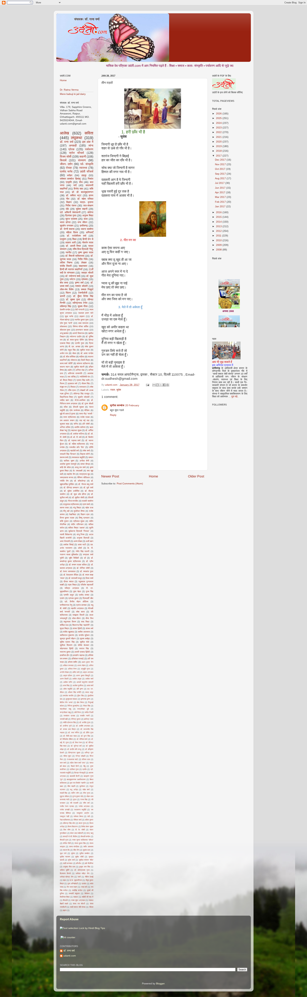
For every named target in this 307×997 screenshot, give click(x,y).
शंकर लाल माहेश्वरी (76, 833)
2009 (219, 245)
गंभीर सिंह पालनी (83, 551)
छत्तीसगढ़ (84, 225)
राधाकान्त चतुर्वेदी (80, 810)
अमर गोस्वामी (65, 541)
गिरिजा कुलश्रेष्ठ (73, 706)
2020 (219, 141)
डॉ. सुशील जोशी (78, 497)
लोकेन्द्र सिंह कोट (69, 823)
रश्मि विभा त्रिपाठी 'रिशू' (83, 249)
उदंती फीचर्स (86, 171)
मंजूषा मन (63, 387)
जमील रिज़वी (89, 712)
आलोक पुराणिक (78, 685)
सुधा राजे (63, 853)
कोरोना (90, 212)
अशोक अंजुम (76, 679)
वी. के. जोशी (80, 830)
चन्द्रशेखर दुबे (83, 709)
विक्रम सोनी (85, 454)
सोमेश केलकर (83, 645)
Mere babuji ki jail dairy (73, 94)
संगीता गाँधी (67, 843)
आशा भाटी (82, 544)
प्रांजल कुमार (73, 598)
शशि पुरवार (64, 521)
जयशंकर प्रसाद (69, 716)
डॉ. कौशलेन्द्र (79, 481)
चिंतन (68, 292)
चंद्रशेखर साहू (65, 709)
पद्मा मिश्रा (72, 584)
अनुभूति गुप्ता (85, 669)
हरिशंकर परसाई (78, 658)
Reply (113, 415)
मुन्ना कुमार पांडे (77, 796)
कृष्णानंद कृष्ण (85, 699)
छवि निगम (77, 712)
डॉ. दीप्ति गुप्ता (88, 732)
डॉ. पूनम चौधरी (87, 403)
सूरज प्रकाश (71, 219)
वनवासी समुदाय (74, 893)
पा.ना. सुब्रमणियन (76, 880)
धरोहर (69, 175)
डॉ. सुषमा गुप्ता (73, 299)
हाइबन (82, 316)
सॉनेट (76, 424)
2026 (219, 113)
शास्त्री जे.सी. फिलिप (70, 836)
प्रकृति (69, 182)
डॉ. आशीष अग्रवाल (83, 726)
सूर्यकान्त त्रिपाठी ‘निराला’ (78, 531)
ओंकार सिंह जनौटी (74, 692)
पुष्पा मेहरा (77, 591)
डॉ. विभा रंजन (77, 742)
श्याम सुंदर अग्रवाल (78, 900)
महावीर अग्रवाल (77, 608)
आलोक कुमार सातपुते (68, 464)
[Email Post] (147, 384)
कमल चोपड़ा (85, 464)
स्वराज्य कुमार (65, 652)
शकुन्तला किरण (70, 621)
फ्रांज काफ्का (81, 605)
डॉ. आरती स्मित (73, 246)
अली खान (89, 541)
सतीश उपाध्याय (84, 632)
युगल (74, 799)
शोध (81, 182)
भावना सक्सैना (87, 229)
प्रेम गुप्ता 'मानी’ (66, 323)
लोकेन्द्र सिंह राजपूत (81, 393)
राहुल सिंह (72, 350)
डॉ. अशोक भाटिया (77, 434)
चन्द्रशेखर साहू (65, 712)
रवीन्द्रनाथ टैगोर (79, 303)
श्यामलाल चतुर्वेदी (78, 457)
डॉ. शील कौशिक (69, 356)
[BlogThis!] (157, 385)
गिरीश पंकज (71, 205)
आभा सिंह (66, 685)
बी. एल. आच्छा (74, 346)
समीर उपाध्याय (88, 846)
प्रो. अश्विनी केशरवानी (70, 212)
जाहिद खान (64, 400)
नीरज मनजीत (73, 501)
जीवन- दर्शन (66, 164)
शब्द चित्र (85, 621)
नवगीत (68, 252)
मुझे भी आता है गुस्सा (67, 413)
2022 (219, 132)
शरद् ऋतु (90, 833)
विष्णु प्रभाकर (84, 518)
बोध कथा (64, 282)
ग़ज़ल (112, 389)
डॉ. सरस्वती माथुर (75, 578)
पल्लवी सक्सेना (87, 501)
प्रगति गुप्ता (79, 343)
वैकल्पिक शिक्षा (65, 897)
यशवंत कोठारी (81, 286)
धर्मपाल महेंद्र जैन (82, 873)
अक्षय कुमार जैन (87, 662)
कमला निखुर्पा (87, 289)
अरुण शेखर (78, 541)
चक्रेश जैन (71, 474)
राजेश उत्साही (64, 810)
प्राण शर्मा (86, 504)
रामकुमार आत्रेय (83, 813)
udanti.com (69, 955)
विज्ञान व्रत (85, 514)
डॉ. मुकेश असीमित (71, 491)
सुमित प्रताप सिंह (67, 642)
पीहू (84, 766)
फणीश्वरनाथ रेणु (66, 605)
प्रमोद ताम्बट (84, 595)
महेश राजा (89, 507)
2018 (219, 151)
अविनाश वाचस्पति (75, 373)
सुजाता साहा (64, 424)
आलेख (64, 133)
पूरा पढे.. (235, 396)
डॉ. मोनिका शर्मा (82, 739)
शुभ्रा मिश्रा (64, 628)
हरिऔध (78, 863)
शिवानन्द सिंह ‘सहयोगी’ (81, 625)
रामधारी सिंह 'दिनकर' (68, 454)
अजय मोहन (81, 665)
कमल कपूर (89, 692)
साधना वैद (66, 850)
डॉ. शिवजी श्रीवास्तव (74, 256)
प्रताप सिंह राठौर (83, 380)
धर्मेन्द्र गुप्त (89, 753)
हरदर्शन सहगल (78, 655)
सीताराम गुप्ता (65, 330)
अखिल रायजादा (68, 665)
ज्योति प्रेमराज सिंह (69, 722)
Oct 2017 (220, 169)
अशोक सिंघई (68, 544)
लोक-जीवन (76, 618)
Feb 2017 (221, 202)
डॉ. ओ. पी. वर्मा (76, 437)
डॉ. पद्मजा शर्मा (74, 440)
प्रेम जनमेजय (74, 410)
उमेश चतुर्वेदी (67, 689)
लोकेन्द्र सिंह (65, 306)
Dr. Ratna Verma (69, 89)
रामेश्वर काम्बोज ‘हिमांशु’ (70, 178)
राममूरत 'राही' (64, 816)
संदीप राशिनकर (77, 524)
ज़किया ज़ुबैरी (64, 870)
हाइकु (84, 175)
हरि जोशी (86, 424)
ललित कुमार (89, 820)
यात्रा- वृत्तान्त (86, 202)
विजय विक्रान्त (73, 826)
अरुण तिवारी (64, 679)
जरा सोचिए (72, 376)
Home (153, 476)
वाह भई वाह (84, 420)
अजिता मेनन (72, 669)
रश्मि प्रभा (72, 390)
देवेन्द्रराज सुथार (74, 753)
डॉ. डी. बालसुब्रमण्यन (82, 192)
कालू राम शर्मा (80, 467)
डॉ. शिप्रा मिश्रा (66, 380)
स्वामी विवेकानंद (66, 534)
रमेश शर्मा (86, 450)
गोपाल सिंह (86, 706)
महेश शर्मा (86, 789)
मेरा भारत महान (72, 887)
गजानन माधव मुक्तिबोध (69, 554)
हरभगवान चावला (82, 330)
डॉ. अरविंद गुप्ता (84, 722)
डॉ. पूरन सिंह (85, 736)
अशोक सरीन (67, 682)
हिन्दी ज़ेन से (88, 239)
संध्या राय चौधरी (79, 904)
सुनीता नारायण (65, 857)
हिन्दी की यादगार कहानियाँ (71, 269)
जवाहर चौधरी (87, 272)
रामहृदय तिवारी (78, 615)
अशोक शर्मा (89, 679)
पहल (64, 880)
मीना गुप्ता (86, 793)
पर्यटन (72, 279)
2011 (219, 235)
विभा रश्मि (67, 830)
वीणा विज (89, 618)
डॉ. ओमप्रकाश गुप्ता (82, 870)
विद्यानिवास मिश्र (66, 397)
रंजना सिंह (83, 799)
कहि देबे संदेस (65, 467)
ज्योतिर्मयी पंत (85, 376)
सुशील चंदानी (79, 367)
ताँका (66, 407)
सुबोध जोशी (79, 857)
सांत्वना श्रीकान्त (83, 363)
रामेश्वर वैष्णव (78, 816)
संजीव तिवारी (66, 266)
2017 (219, 155)
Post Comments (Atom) (130, 483)
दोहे (67, 209)
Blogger (160, 983)
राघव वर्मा (84, 887)
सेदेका (91, 907)
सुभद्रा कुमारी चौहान (68, 638)
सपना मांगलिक (74, 846)
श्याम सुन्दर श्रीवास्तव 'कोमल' (82, 840)
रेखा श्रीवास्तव (65, 820)
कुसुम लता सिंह (84, 867)
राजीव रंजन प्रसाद (67, 806)
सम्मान (90, 457)
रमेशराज (74, 360)
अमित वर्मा (75, 672)
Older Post (196, 476)
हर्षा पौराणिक (89, 863)
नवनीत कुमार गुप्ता (82, 319)
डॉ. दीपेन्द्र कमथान (71, 487)
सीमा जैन (76, 850)
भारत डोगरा (65, 222)
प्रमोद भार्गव (66, 171)
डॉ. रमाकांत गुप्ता (86, 571)
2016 (219, 212)
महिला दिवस (72, 232)
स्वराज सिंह (84, 648)
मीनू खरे (66, 511)
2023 (219, 127)
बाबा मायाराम (83, 323)
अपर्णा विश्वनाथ (78, 333)
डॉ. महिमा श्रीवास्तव (77, 444)
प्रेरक (71, 149)
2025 (219, 118)
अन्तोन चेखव (64, 672)
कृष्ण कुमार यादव (85, 252)
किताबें (63, 160)
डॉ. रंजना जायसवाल (68, 571)
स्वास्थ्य (83, 167)
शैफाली (65, 900)
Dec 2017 (221, 159)
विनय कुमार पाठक (67, 518)
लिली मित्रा (85, 360)
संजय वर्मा (89, 628)
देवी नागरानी (79, 309)
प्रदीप (84, 769)
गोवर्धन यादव (87, 242)
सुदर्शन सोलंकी (84, 397)
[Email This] (154, 385)
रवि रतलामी (74, 803)
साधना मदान (65, 367)
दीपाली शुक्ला (78, 407)
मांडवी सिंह (63, 793)
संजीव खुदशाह (68, 632)
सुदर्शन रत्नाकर (66, 225)
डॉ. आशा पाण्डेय (86, 353)
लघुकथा (76, 138)
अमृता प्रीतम (67, 675)
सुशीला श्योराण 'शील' (86, 860)
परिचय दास (86, 759)
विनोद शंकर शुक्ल (87, 826)
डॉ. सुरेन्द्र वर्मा (76, 746)
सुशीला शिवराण (66, 645)
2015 (219, 217)
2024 (219, 123)
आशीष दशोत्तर (79, 427)
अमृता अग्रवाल (88, 672)
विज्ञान (69, 202)
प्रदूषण (63, 239)
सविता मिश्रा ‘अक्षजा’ (76, 527)
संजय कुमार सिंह (80, 843)
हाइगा (64, 910)
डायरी (62, 296)
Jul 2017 (220, 183)
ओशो (80, 548)
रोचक (69, 167)
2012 (219, 231)
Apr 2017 (220, 192)
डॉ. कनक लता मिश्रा (68, 729)
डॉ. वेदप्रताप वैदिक (70, 575)
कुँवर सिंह (80, 696)
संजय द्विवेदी (77, 628)
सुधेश (118, 389)
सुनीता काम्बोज (117, 405)
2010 (219, 240)
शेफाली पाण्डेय (85, 836)
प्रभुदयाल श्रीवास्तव (71, 504)
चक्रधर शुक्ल (76, 430)
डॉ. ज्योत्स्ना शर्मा (72, 276)
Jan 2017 (220, 206)
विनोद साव (78, 188)
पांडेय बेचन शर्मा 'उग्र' (77, 763)
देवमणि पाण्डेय (65, 309)
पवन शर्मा (63, 763)
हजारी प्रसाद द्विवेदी (82, 652)
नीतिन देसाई (89, 877)
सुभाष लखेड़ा (85, 638)
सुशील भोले (84, 642)
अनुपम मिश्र (87, 215)
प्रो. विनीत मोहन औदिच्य (76, 601)
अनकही (73, 145)
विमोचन (87, 893)
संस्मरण (82, 160)
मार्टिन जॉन (75, 793)
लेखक (84, 262)
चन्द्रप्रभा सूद (84, 474)
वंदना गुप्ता (82, 823)
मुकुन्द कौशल (64, 796)
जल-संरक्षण (88, 205)
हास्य (91, 195)
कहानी (82, 156)
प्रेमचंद (84, 279)
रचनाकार (82, 387)
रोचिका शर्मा (77, 820)
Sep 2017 (221, 173)
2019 (219, 146)
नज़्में (79, 877)
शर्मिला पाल (64, 625)
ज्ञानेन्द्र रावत (88, 719)
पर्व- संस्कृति (86, 164)
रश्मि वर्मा (86, 803)
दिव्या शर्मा (89, 578)
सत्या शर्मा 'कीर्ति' (66, 363)
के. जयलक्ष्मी (78, 470)
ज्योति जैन (64, 481)
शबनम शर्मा (64, 457)
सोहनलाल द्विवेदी (66, 648)
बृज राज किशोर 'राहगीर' (78, 783)
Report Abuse (69, 919)
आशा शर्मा (90, 685)
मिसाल (73, 387)
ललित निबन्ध (66, 262)
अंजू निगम (80, 534)
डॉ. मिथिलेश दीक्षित (66, 739)
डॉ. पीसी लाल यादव (70, 736)
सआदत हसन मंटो (85, 313)
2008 (219, 249)
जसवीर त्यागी (85, 716)
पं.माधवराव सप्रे (72, 759)
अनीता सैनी (84, 461)
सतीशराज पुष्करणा (67, 635)
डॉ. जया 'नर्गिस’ (73, 732)
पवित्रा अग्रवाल (72, 588)
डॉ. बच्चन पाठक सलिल (78, 564)
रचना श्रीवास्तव (69, 417)
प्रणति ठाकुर (69, 595)
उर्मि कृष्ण (79, 689)
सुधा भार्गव (69, 316)
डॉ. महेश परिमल (85, 199)
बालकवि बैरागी (74, 776)
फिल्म (62, 383)
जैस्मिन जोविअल (83, 477)
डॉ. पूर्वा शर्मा (88, 487)
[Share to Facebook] (164, 385)
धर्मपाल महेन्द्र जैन (67, 877)
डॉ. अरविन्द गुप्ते (66, 726)
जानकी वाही (64, 719)
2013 (219, 226)
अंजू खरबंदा (64, 333)
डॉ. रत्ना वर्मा (66, 141)
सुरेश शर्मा (71, 860)
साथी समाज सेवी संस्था (77, 907)
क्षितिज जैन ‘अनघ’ (66, 702)
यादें (75, 185)
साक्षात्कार (83, 266)
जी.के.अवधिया (80, 400)
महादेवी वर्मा (74, 450)
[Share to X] (161, 385)
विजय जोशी (65, 156)
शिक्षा (74, 239)
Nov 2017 (221, 164)
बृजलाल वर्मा (72, 383)
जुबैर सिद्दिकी (74, 558)
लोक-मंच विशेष (67, 289)
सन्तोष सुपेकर (84, 635)
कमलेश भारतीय (68, 696)
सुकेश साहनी (81, 209)
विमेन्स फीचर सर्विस (80, 326)
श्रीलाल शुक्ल (79, 521)
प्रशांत (84, 883)
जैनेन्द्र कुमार (75, 719)
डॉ (85, 558)
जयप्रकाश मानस (66, 477)
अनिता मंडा (80, 370)
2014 (219, 221)
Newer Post (110, 476)
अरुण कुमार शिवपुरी (83, 675)
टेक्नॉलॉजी (82, 292)
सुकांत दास (86, 850)
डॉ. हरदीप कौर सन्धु (74, 749)
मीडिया (87, 410)
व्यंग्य (90, 145)
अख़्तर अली (70, 242)
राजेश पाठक (85, 417)
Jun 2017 (220, 188)
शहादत (75, 897)
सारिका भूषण (69, 461)
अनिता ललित (65, 427)
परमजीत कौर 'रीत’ (76, 447)
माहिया (81, 356)
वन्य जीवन (82, 222)
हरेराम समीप (72, 662)
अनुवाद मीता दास (69, 867)
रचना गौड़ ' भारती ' (86, 413)
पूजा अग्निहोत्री (73, 883)
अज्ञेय (70, 370)
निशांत (90, 178)
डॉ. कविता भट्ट (73, 195)
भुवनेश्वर (82, 786)
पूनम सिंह (89, 591)
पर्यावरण (89, 149)
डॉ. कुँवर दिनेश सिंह (83, 296)
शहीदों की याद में (87, 897)
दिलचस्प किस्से (65, 873)
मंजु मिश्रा (77, 507)
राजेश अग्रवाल (84, 806)
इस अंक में (87, 141)
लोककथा (63, 326)
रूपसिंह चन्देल (77, 890)
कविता (89, 133)
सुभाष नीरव (83, 306)
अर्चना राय (64, 353)
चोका (74, 353)
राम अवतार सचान (67, 420)
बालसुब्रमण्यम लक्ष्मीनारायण (76, 779)
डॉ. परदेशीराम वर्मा (76, 235)
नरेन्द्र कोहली (80, 756)
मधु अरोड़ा (74, 789)
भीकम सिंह (86, 383)
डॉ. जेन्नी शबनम (67, 229)
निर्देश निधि (83, 259)
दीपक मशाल (69, 581)
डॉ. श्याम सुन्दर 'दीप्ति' (75, 340)
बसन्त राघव (64, 507)
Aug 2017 (221, 178)
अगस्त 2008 (228, 295)
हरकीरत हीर (64, 655)
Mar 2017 (221, 197)
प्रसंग (62, 598)
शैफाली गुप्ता (64, 840)
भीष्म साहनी (71, 786)
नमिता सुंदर (67, 756)
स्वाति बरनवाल (67, 863)
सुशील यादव (85, 350)
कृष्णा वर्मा (79, 282)
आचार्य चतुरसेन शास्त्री (85, 682)
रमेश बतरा (80, 611)
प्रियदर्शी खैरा (88, 598)
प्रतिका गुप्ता (74, 769)
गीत (67, 199)
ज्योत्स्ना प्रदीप (75, 336)
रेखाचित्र (72, 514)
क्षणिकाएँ (89, 232)
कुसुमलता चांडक (71, 699)
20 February (132, 405)
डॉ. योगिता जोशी (83, 568)
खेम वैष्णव (80, 702)
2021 (219, 137)
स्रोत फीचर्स (76, 152)
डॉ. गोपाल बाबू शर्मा (85, 484)
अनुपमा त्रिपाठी (83, 538)
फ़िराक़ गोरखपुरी (79, 773)
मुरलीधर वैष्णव (79, 511)
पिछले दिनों (75, 766)
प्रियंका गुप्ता (70, 215)
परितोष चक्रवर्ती (87, 584)
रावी (88, 816)
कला (86, 219)
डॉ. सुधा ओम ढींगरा (78, 494)
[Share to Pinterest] (167, 385)
